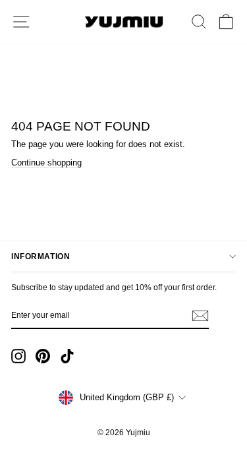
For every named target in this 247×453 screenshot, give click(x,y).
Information (40, 256)
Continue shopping (46, 162)
